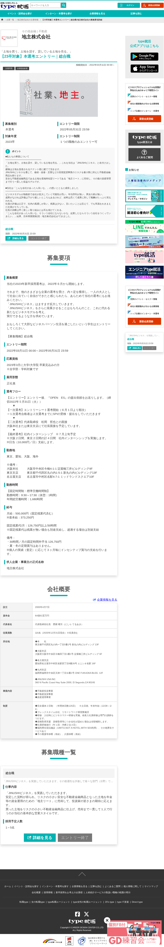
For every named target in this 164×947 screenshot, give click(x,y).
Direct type (137, 902)
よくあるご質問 (112, 886)
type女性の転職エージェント (87, 902)
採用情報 (48, 892)
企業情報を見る (97, 13)
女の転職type (38, 902)
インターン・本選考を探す (58, 13)
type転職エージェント (59, 902)
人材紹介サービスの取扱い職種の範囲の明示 (108, 892)
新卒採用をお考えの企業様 (69, 892)
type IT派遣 (123, 902)
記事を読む (136, 13)
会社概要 (36, 892)
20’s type (109, 902)
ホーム (7, 886)
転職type (24, 902)
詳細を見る (18, 238)
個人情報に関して (132, 886)
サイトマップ (151, 886)
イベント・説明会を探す (19, 13)
